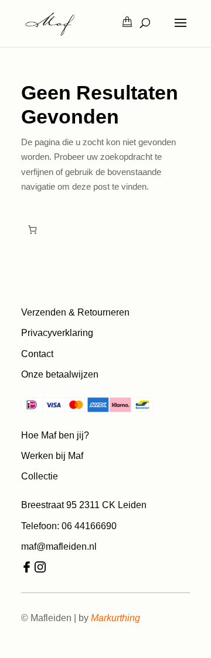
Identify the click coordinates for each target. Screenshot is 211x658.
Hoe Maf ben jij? (55, 435)
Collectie (39, 476)
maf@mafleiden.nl (59, 546)
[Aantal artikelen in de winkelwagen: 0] (32, 230)
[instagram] (40, 569)
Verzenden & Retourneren (75, 312)
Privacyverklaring (57, 333)
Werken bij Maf (52, 456)
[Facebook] (26, 569)
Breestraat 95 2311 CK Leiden (84, 505)
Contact (37, 354)
